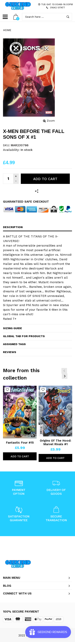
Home (7, 30)
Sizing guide (12, 328)
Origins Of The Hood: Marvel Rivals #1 (55, 442)
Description (13, 227)
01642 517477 (57, 7)
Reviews (9, 352)
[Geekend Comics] (18, 6)
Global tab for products (24, 336)
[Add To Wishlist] (7, 389)
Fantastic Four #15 (20, 442)
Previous (64, 371)
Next (64, 376)
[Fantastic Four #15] (20, 412)
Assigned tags (14, 344)
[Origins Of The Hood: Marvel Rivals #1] (55, 411)
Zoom (51, 120)
